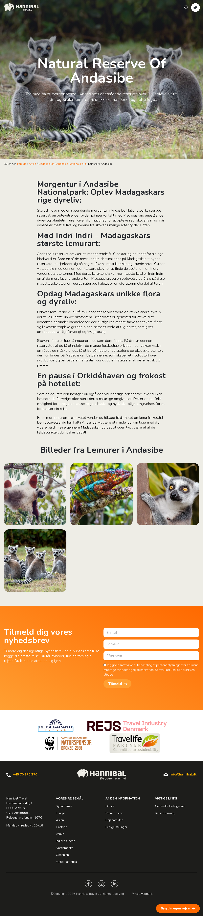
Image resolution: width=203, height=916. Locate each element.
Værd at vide (114, 813)
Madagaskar (46, 164)
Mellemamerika (66, 862)
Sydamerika (64, 806)
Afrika (32, 164)
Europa (60, 813)
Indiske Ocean (65, 841)
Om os (110, 806)
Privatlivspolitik (142, 894)
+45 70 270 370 (25, 774)
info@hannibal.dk (183, 774)
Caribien (61, 827)
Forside (21, 164)
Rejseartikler (114, 820)
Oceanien (62, 855)
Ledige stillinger (116, 827)
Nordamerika (64, 848)
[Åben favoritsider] (186, 7)
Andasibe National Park (71, 164)
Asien (60, 820)
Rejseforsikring (165, 813)
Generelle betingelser (170, 806)
